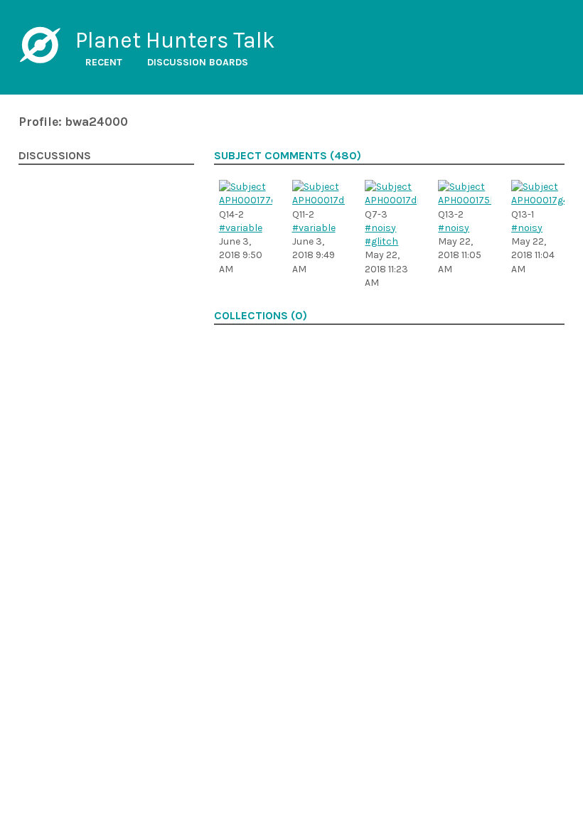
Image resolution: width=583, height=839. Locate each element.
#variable (240, 228)
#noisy (380, 228)
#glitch (381, 241)
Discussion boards (197, 62)
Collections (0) (260, 315)
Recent (103, 62)
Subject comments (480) (287, 155)
